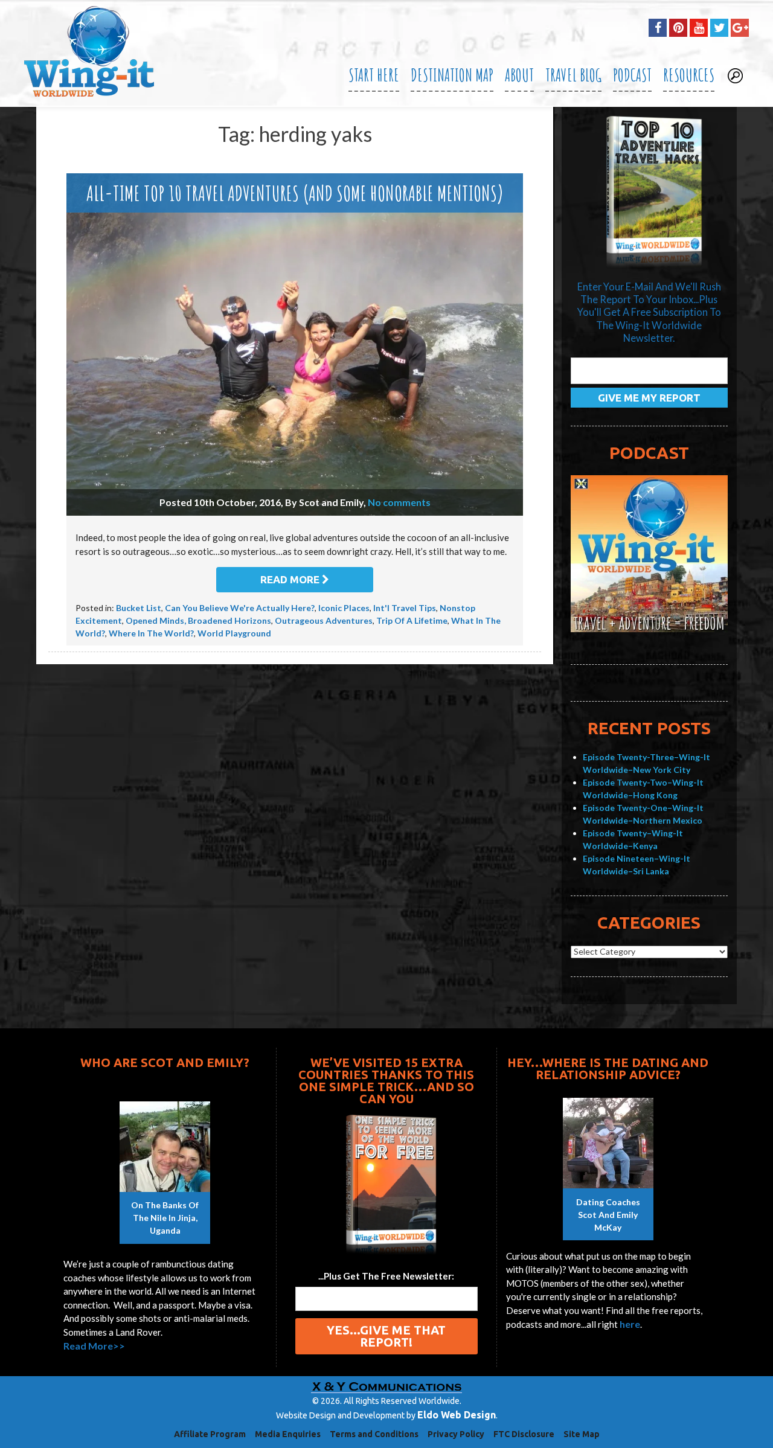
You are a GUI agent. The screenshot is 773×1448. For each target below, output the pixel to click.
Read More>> (94, 1345)
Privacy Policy (456, 1434)
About (519, 75)
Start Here (373, 75)
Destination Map (452, 75)
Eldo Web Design (456, 1414)
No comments (399, 502)
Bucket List (138, 608)
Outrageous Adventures (324, 620)
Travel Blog (573, 75)
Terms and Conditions (374, 1434)
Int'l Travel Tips (404, 608)
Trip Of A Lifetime (411, 620)
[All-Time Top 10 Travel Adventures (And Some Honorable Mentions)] (294, 344)
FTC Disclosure (523, 1434)
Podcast (632, 75)
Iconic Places (344, 608)
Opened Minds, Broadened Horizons (198, 620)
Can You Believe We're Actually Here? (240, 608)
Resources (688, 75)
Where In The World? (151, 633)
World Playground (234, 633)
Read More (291, 579)
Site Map (581, 1434)
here (630, 1324)
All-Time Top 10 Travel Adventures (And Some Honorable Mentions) (295, 193)
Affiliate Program (210, 1434)
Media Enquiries (288, 1434)
